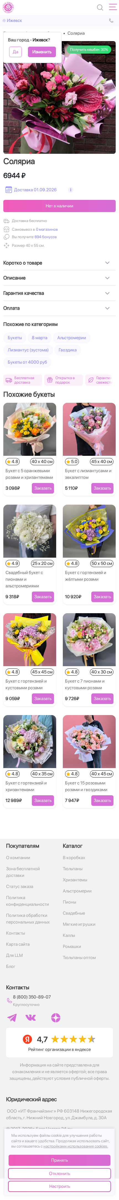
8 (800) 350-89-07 (32, 997)
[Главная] (8, 7)
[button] (45, 237)
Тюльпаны (72, 868)
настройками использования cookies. (75, 1146)
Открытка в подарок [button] (65, 380)
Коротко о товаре (22, 263)
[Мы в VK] (30, 1017)
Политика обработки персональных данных (28, 919)
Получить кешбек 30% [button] (89, 49)
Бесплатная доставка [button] (24, 380)
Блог (10, 966)
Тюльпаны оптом (79, 957)
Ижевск (14, 20)
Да (15, 51)
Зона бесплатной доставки (23, 872)
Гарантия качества (23, 293)
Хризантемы (75, 879)
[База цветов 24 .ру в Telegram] (12, 1018)
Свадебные (74, 913)
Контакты (15, 933)
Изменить (41, 51)
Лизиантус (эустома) (28, 350)
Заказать (42, 488)
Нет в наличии (59, 205)
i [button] (70, 189)
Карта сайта (18, 944)
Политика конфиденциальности (27, 901)
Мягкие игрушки (79, 924)
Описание (14, 278)
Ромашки (72, 946)
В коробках (74, 857)
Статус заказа (19, 886)
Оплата (11, 308)
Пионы (69, 902)
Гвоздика (68, 350)
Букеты (15, 337)
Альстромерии (71, 337)
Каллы (69, 935)
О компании (18, 857)
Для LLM (14, 955)
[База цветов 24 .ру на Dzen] (55, 1017)
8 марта (39, 337)
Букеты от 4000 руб (27, 362)
